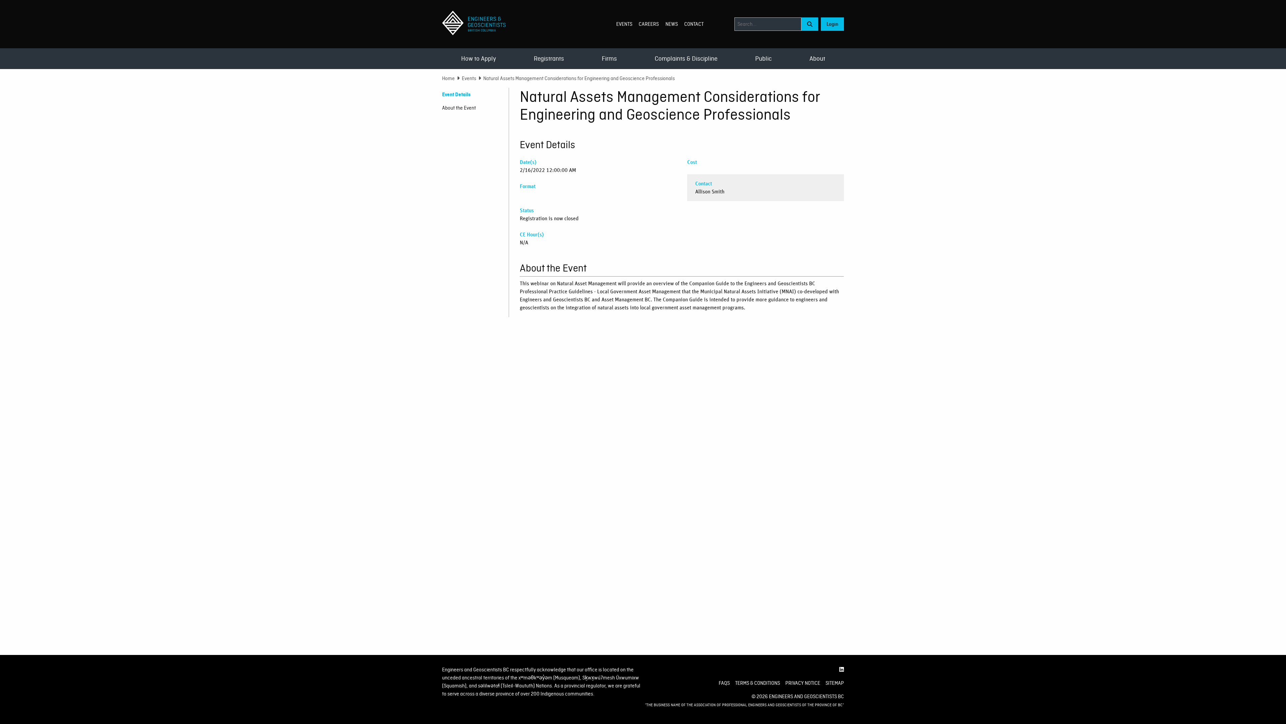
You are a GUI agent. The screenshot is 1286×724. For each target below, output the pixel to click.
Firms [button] (609, 58)
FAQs (724, 683)
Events (624, 24)
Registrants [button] (549, 58)
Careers (649, 24)
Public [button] (763, 58)
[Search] (809, 24)
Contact (694, 24)
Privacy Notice (802, 683)
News (671, 24)
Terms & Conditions (757, 683)
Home (448, 78)
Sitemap (835, 683)
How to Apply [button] (478, 58)
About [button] (817, 58)
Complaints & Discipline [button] (686, 58)
